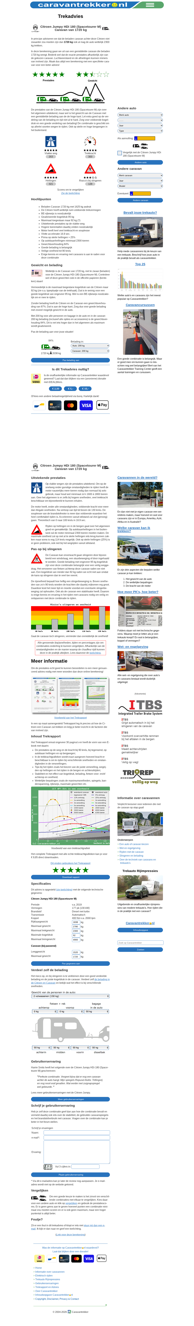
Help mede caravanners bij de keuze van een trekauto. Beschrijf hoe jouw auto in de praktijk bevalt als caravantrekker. (139, 254)
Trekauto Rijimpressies (47, 1279)
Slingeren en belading (131, 855)
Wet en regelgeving (129, 848)
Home (38, 1268)
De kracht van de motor (138, 586)
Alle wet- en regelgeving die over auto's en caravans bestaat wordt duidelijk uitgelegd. (138, 678)
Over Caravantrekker (46, 1291)
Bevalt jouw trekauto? (140, 212)
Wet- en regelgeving (132, 647)
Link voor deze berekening (70, 1234)
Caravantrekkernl (140, 923)
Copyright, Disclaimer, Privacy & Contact (57, 1299)
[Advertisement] (70, 437)
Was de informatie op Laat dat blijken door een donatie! (70, 1249)
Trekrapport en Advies (47, 1287)
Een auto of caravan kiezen (134, 844)
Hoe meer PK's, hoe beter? (137, 592)
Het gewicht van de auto (139, 579)
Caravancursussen (140, 305)
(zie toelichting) (64, 889)
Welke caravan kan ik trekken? (133, 529)
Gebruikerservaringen (47, 1283)
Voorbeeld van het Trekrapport (70, 717)
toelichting (95, 653)
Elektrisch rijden (44, 1275)
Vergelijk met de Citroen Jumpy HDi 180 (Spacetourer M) (142, 154)
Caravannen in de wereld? (137, 477)
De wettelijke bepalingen (139, 582)
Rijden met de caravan (131, 852)
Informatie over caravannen (50, 1272)
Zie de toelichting (70, 193)
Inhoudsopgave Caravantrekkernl (54, 1295)
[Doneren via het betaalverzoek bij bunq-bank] (70, 405)
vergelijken (71, 1203)
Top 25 (140, 264)
